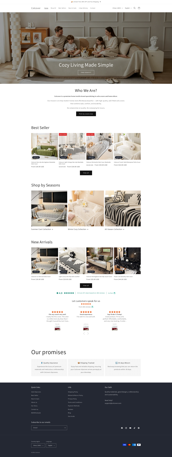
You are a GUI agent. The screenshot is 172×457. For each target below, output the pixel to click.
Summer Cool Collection (41, 229)
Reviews (70, 409)
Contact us (34, 409)
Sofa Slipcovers (36, 392)
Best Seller (34, 395)
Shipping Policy (73, 392)
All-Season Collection (113, 229)
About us (34, 402)
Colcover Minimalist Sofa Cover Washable (98, 162)
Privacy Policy (72, 399)
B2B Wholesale (36, 413)
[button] (134, 8)
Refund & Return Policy (75, 395)
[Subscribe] (65, 427)
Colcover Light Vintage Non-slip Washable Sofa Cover (71, 163)
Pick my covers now (86, 114)
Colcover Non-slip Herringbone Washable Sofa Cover (43, 163)
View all (86, 173)
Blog (69, 413)
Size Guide (71, 416)
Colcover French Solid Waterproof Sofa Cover (127, 162)
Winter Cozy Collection (77, 229)
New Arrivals (35, 399)
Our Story (34, 406)
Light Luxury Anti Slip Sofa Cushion (69, 276)
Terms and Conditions (75, 402)
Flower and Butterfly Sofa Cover (123, 276)
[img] (86, 304)
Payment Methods (74, 406)
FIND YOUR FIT (86, 72)
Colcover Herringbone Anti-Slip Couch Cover (99, 276)
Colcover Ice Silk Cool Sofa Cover (41, 276)
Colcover (37, 452)
